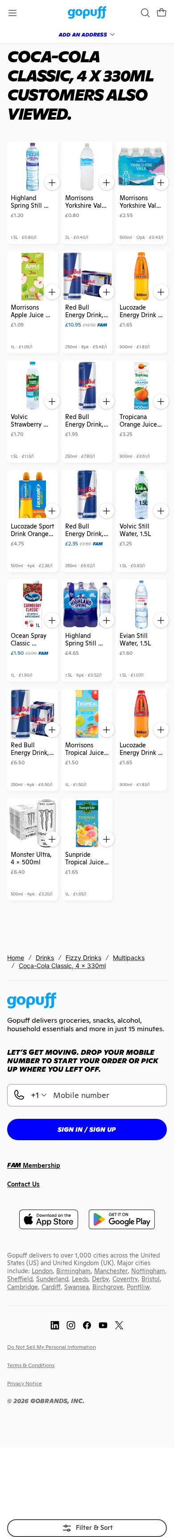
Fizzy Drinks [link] (83, 957)
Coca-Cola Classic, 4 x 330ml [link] (62, 965)
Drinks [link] (45, 957)
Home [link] (15, 957)
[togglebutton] (87, 1528)
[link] (87, 13)
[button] (161, 13)
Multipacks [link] (129, 957)
